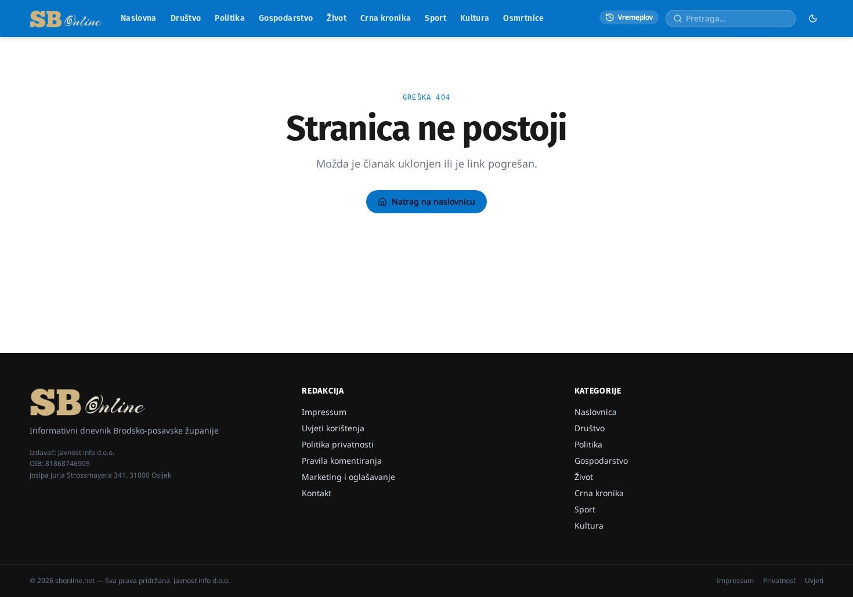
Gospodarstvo (286, 18)
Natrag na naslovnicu (433, 201)
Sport (435, 18)
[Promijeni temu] (813, 18)
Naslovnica (595, 411)
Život (336, 18)
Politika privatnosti (338, 444)
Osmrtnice (523, 18)
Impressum (324, 411)
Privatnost (779, 580)
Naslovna (139, 18)
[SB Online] (66, 18)
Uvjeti (814, 580)
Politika (230, 18)
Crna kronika (385, 18)
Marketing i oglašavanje (348, 476)
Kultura (474, 18)
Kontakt (316, 492)
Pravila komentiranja (342, 460)
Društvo (186, 18)
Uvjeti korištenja (333, 428)
